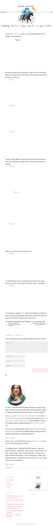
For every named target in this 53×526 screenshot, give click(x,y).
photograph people (19, 418)
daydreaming (10, 431)
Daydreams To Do (36, 441)
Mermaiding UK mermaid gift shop (15, 504)
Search (38, 477)
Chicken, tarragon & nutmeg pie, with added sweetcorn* (14, 324)
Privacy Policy (9, 480)
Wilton (23, 313)
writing (35, 429)
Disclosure (9, 482)
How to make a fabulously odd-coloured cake (38, 324)
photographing (42, 429)
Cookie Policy (9, 484)
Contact (8, 487)
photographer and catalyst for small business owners (24, 416)
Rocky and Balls (16, 34)
